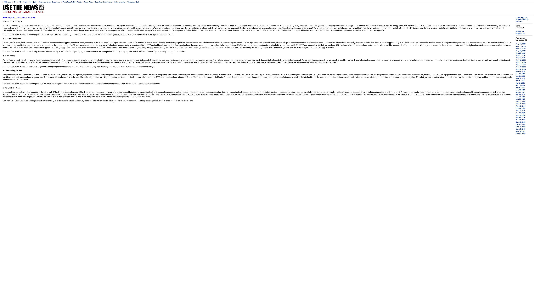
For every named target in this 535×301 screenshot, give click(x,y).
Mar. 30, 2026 (520, 90)
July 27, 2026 (520, 53)
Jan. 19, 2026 (520, 113)
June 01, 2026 (521, 69)
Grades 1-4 (520, 31)
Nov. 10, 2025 (520, 131)
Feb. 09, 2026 (520, 106)
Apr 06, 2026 (520, 87)
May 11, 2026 (520, 76)
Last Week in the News (103, 2)
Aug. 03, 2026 (521, 51)
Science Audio (119, 2)
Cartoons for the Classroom (49, 2)
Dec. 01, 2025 (520, 124)
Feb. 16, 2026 (520, 104)
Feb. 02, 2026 (520, 108)
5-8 (19, 2)
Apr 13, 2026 (520, 85)
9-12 (24, 2)
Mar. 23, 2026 (520, 92)
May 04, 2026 (520, 78)
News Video (87, 2)
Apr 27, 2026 (520, 81)
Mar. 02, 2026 (520, 99)
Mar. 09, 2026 (520, 97)
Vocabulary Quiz (132, 2)
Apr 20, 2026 (520, 83)
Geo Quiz (32, 2)
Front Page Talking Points (71, 2)
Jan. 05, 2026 (520, 117)
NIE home (6, 2)
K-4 (14, 2)
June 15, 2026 (521, 64)
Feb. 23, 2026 (520, 101)
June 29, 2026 (521, 60)
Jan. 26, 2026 (520, 110)
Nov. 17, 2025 (520, 129)
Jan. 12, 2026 (520, 115)
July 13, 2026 (520, 58)
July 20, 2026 (520, 55)
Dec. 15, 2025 (520, 120)
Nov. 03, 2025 (520, 133)
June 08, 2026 (521, 67)
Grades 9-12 (520, 33)
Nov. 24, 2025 (520, 127)
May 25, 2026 (520, 71)
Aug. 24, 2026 (521, 44)
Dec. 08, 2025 (520, 122)
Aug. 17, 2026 (521, 46)
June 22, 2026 (521, 62)
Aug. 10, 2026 (521, 48)
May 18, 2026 (520, 74)
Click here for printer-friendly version (522, 19)
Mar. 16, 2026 (520, 94)
